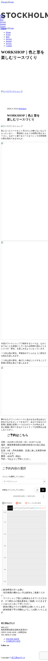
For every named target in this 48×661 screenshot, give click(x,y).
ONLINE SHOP (12, 639)
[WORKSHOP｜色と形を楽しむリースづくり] (12, 91)
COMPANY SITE (13, 641)
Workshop (22, 109)
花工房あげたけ (18, 658)
